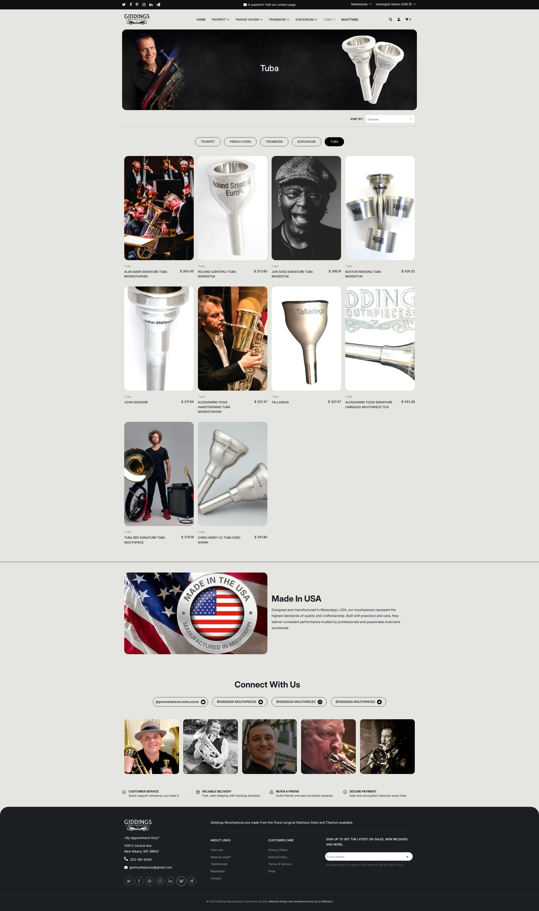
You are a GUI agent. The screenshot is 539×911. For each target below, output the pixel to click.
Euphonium (305, 19)
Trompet (219, 19)
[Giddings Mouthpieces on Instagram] (145, 5)
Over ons (217, 850)
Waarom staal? (221, 857)
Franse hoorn (248, 19)
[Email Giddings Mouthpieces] (159, 5)
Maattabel (350, 19)
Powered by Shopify (255, 901)
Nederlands (359, 4)
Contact (216, 878)
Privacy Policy (278, 850)
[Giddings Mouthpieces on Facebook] (132, 5)
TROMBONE (274, 141)
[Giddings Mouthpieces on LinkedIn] (152, 5)
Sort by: (356, 119)
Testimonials (219, 864)
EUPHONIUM (307, 141)
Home (201, 19)
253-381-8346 (141, 860)
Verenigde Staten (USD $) (394, 4)
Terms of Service (279, 864)
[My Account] (398, 19)
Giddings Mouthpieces (229, 901)
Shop (271, 871)
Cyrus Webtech (323, 901)
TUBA (334, 141)
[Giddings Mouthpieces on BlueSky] (181, 881)
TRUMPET (208, 141)
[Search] (390, 19)
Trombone (278, 19)
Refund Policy (277, 857)
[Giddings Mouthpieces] (146, 19)
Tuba (328, 19)
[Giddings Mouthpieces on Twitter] (125, 5)
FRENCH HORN (240, 141)
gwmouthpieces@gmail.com (150, 867)
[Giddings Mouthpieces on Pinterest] (138, 5)
